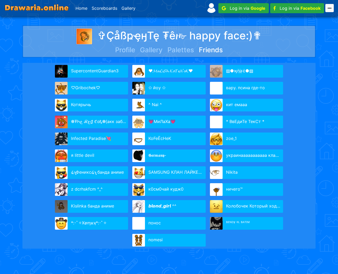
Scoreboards (104, 8)
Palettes (180, 50)
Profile (125, 50)
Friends (211, 50)
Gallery (128, 8)
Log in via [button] (245, 8)
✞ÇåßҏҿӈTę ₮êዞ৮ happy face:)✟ (179, 35)
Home (81, 8)
